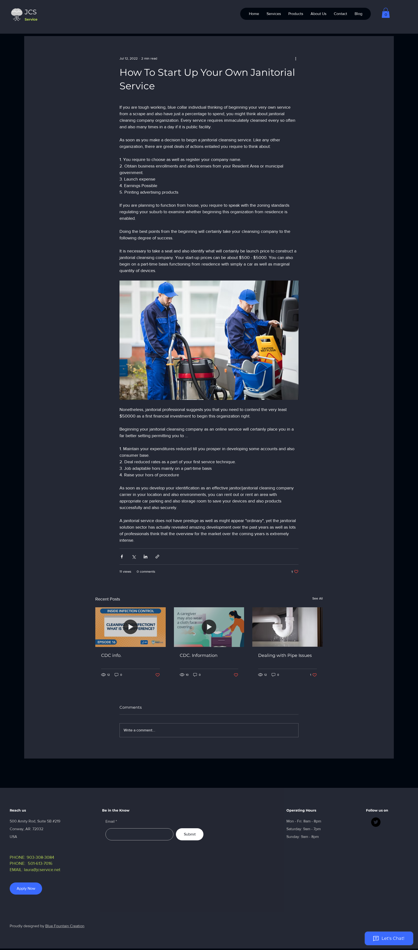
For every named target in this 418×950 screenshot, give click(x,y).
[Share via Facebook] (121, 556)
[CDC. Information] (209, 627)
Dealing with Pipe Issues (285, 655)
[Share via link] (157, 556)
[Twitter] (376, 822)
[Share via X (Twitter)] (133, 556)
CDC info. (111, 655)
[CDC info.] (130, 627)
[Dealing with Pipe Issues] (287, 627)
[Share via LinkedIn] (145, 556)
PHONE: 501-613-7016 (31, 863)
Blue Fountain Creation (64, 926)
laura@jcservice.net (42, 869)
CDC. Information (198, 655)
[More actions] (296, 58)
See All (317, 598)
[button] (385, 13)
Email (110, 821)
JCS (31, 12)
